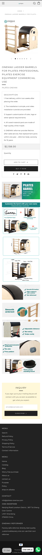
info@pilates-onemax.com (12, 500)
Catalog (5, 465)
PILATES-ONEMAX (9, 88)
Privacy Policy (7, 440)
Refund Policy (7, 436)
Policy (4, 486)
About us (5, 475)
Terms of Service (8, 447)
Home (19, 11)
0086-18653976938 (9, 504)
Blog (4, 468)
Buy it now (21, 168)
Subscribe (20, 413)
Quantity (7, 153)
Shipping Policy (8, 443)
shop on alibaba (8, 490)
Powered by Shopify (21, 550)
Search (4, 433)
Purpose (5, 483)
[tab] (15, 58)
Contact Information (10, 450)
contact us (6, 479)
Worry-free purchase (10, 472)
